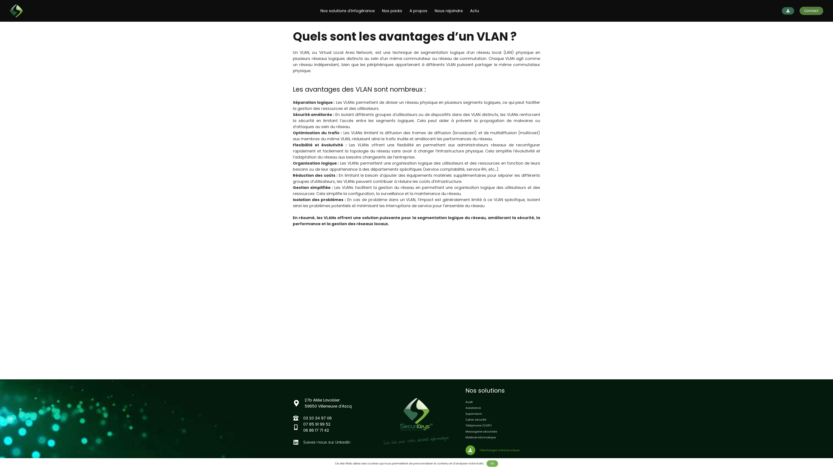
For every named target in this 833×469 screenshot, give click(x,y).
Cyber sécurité (476, 420)
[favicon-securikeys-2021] (16, 10)
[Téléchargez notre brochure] (472, 450)
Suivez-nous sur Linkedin (326, 442)
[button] (377, 11)
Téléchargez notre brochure (499, 450)
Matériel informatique (481, 437)
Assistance (473, 408)
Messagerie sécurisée (481, 431)
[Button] (788, 11)
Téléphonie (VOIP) (479, 425)
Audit (469, 402)
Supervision (474, 414)
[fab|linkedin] (298, 442)
